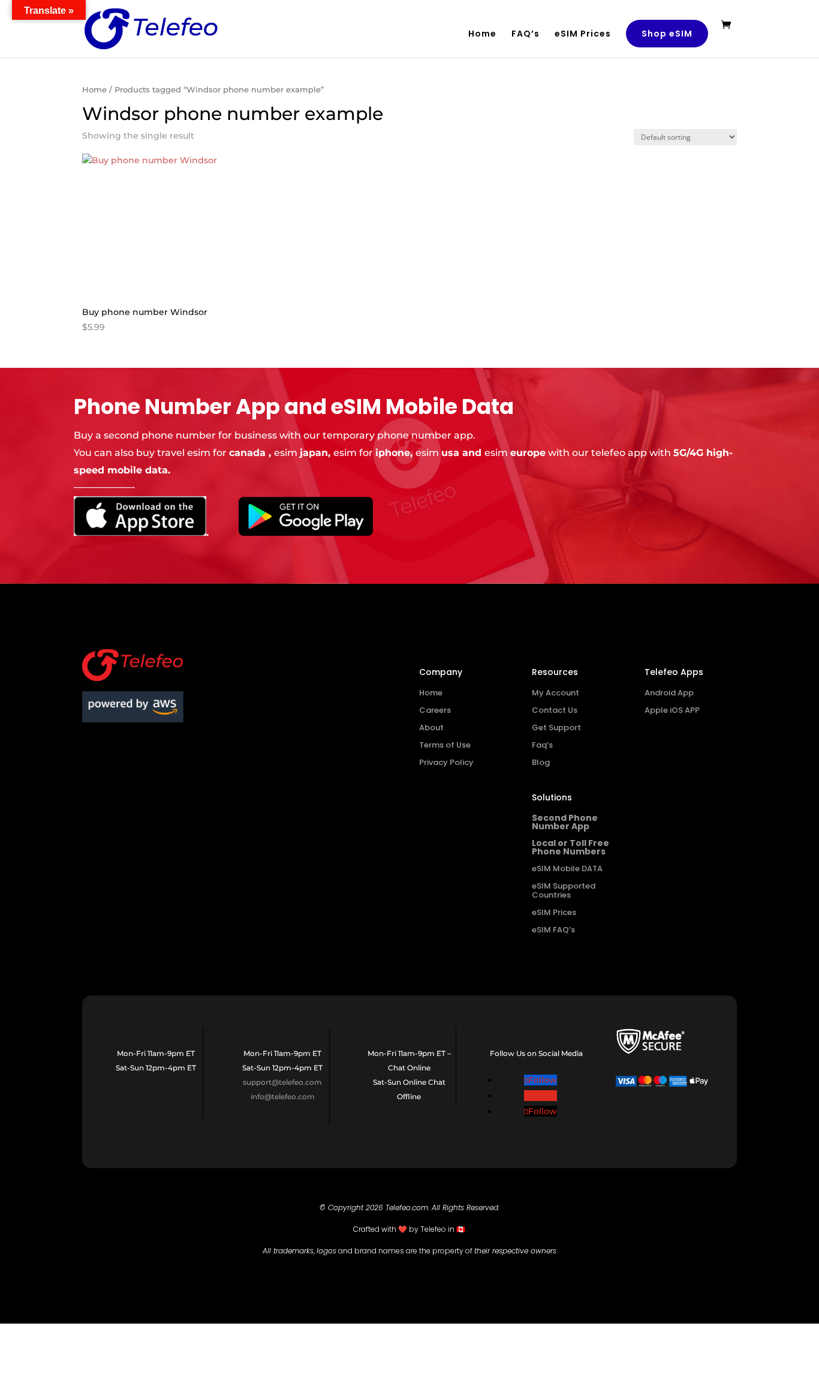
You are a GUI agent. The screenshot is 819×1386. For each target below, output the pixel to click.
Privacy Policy (446, 762)
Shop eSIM (667, 34)
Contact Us (554, 710)
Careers (435, 710)
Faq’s (542, 745)
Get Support (556, 727)
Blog (541, 762)
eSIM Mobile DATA (567, 868)
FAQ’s (525, 34)
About (431, 727)
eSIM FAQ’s (553, 929)
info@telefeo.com (283, 1096)
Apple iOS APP (672, 710)
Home (482, 34)
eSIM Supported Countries (563, 890)
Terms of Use (445, 745)
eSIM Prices (583, 34)
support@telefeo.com (282, 1082)
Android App (669, 692)
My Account (555, 692)
